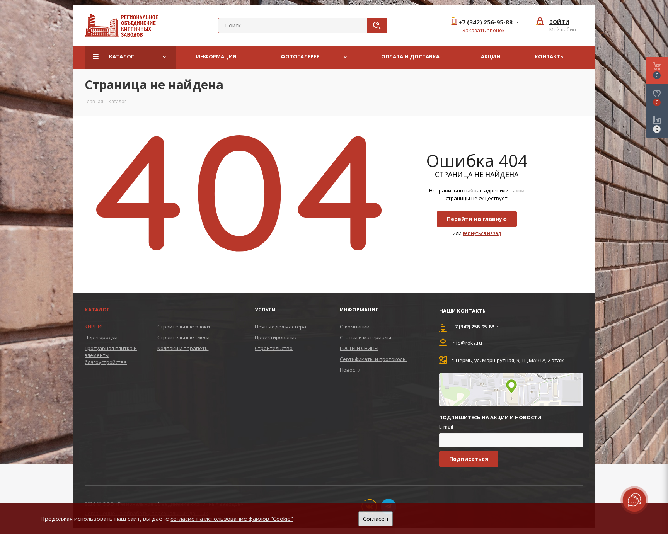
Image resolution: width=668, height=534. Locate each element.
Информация (359, 309)
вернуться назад (482, 233)
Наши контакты (463, 310)
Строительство (274, 348)
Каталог (97, 309)
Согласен (375, 518)
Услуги (265, 309)
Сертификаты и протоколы (373, 358)
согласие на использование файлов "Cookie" (231, 518)
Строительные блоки (183, 326)
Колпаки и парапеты (183, 348)
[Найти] (377, 25)
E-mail (446, 426)
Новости (350, 369)
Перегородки (101, 337)
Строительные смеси (183, 337)
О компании (355, 326)
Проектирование (276, 337)
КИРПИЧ (95, 326)
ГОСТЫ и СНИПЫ (359, 348)
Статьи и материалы (365, 337)
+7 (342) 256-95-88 (485, 22)
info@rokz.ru (467, 342)
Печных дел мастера (280, 326)
